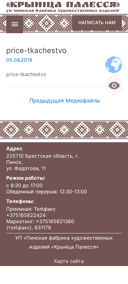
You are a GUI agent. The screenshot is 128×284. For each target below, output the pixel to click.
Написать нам (97, 22)
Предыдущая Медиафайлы (65, 100)
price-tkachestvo (26, 74)
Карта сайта (69, 261)
